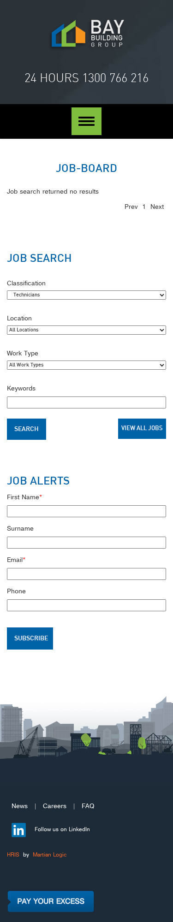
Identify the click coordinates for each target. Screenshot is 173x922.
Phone (16, 590)
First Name (24, 496)
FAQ (88, 805)
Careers (54, 805)
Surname (20, 527)
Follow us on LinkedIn (61, 829)
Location (19, 317)
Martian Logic (49, 854)
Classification (26, 282)
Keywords (21, 387)
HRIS (13, 854)
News (20, 805)
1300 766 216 (115, 78)
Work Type (22, 352)
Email (16, 558)
